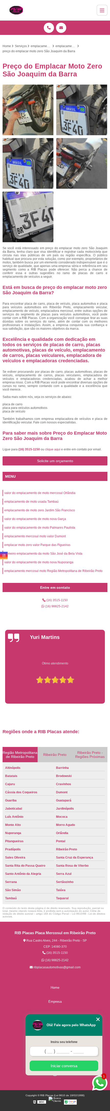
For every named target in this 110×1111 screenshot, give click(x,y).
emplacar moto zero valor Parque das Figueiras (37, 545)
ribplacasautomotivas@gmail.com (57, 967)
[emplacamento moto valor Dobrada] (28, 163)
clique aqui (52, 449)
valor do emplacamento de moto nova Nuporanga (38, 562)
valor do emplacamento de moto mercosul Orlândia (39, 493)
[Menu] (102, 10)
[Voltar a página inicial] (16, 10)
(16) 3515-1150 (29, 449)
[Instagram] (4, 555)
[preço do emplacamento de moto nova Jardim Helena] (28, 110)
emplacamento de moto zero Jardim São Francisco (39, 510)
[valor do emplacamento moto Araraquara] (28, 217)
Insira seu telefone (64, 1042)
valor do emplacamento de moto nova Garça (35, 519)
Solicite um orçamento (55, 461)
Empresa (55, 1001)
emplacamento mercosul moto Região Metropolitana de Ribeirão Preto (53, 571)
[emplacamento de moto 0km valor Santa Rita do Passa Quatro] (81, 163)
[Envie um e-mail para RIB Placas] (61, 28)
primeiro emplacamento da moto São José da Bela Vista (43, 553)
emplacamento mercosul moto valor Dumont (35, 536)
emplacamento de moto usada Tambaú (31, 501)
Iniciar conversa (64, 1066)
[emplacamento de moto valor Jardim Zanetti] (81, 110)
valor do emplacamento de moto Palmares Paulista (39, 527)
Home (55, 987)
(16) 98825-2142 (56, 606)
